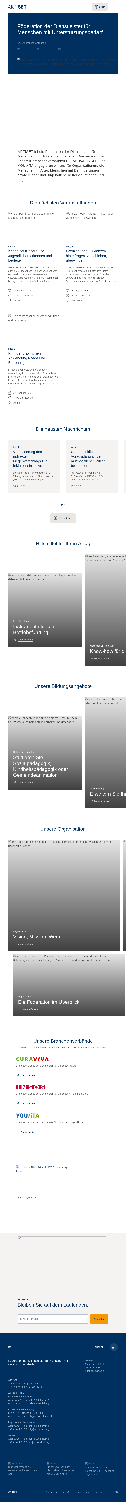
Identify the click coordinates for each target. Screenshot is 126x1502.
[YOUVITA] (64, 49)
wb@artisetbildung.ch (40, 1442)
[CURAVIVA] (25, 49)
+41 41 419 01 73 (17, 1429)
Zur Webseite (28, 1075)
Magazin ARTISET (94, 1364)
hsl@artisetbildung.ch (40, 1403)
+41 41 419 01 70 (17, 1403)
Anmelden (99, 1319)
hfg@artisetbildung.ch (41, 1429)
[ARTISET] (47, 7)
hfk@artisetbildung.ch (40, 1416)
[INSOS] (46, 49)
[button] (62, 505)
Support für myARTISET (58, 1492)
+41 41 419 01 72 (17, 1442)
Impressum (83, 1492)
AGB (115, 1492)
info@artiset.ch (37, 1387)
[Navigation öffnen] (115, 7)
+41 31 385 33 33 (17, 1387)
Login (102, 6)
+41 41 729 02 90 (17, 1416)
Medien (89, 1360)
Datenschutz (101, 1492)
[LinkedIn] (114, 1347)
